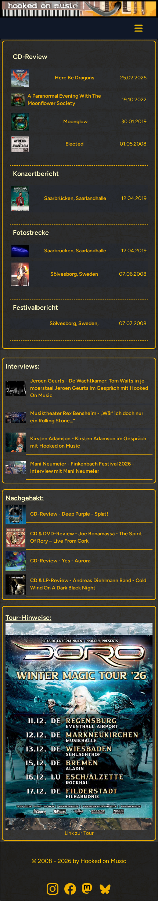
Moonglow (75, 121)
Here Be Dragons (74, 78)
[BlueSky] (105, 889)
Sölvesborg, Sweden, (74, 323)
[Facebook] (70, 889)
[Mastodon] (88, 889)
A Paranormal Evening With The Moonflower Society (64, 99)
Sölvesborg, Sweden (74, 274)
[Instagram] (52, 889)
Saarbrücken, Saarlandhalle (75, 198)
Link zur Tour (79, 833)
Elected (74, 144)
